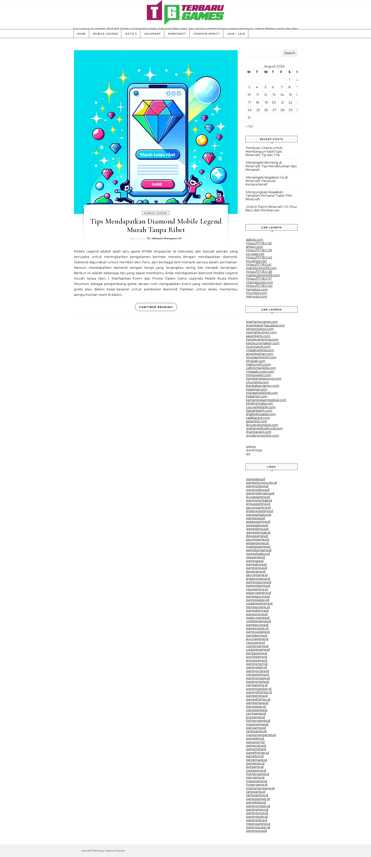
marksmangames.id (261, 735)
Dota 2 (131, 33)
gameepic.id (255, 763)
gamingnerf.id (257, 664)
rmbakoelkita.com (260, 350)
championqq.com (259, 282)
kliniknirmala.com (259, 403)
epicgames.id (256, 728)
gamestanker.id (258, 799)
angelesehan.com (259, 354)
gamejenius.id (256, 568)
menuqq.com (256, 296)
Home (81, 33)
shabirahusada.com (261, 414)
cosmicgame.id (257, 646)
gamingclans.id (257, 671)
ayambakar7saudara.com (265, 325)
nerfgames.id (256, 713)
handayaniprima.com (262, 339)
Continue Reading (156, 307)
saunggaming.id (258, 507)
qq (248, 454)
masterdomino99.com (263, 275)
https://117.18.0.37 (259, 279)
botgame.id (255, 767)
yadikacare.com (258, 418)
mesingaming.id (258, 824)
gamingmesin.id (258, 806)
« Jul (249, 126)
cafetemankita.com (261, 368)
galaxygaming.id (258, 593)
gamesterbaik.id (258, 532)
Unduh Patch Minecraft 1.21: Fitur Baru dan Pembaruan (271, 208)
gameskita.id (255, 479)
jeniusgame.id (256, 660)
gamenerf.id (255, 742)
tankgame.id (255, 792)
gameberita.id (256, 635)
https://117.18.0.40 (259, 286)
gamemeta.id (256, 749)
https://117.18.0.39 (259, 250)
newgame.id (255, 642)
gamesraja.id (255, 518)
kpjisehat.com (256, 389)
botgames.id (255, 717)
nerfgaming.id (257, 685)
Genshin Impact (206, 33)
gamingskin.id (256, 667)
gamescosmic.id (258, 607)
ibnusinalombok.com (262, 425)
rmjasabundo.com (260, 371)
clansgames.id (256, 710)
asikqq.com (254, 239)
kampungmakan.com (262, 343)
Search (289, 53)
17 (249, 102)
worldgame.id (256, 657)
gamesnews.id (257, 614)
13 (274, 95)
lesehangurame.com (262, 322)
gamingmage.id (258, 678)
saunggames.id (257, 539)
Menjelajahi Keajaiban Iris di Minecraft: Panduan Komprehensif (266, 181)
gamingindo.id (257, 817)
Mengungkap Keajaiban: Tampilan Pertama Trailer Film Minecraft (268, 195)
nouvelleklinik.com (260, 407)
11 (257, 95)
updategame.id (258, 649)
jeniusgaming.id (258, 504)
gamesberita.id (257, 610)
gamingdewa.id (258, 490)
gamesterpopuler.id (261, 483)
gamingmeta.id (257, 682)
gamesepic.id (256, 706)
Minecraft (177, 33)
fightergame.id (257, 774)
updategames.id (258, 621)
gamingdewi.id (257, 486)
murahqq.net (256, 261)
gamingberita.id (258, 585)
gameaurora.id (257, 625)
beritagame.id (256, 653)
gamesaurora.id (258, 596)
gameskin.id (255, 738)
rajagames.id (255, 557)
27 (274, 110)
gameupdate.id (258, 632)
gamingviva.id (256, 831)
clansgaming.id (257, 674)
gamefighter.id (257, 753)
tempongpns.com (260, 329)
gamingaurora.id (258, 582)
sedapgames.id (257, 543)
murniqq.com (256, 293)
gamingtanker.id (258, 689)
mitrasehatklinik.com (262, 393)
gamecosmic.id (257, 628)
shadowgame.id (258, 579)
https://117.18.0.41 (258, 264)
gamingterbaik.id (259, 500)
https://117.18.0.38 (259, 272)
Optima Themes (115, 850)
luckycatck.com (258, 347)
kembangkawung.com (263, 378)
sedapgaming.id (258, 522)
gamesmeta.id (257, 696)
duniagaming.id (258, 497)
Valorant (152, 33)
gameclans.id (256, 745)
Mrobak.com (255, 361)
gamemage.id (256, 760)
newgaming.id (257, 589)
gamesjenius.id (257, 529)
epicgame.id (255, 777)
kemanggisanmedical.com (266, 400)
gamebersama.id (258, 550)
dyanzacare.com (258, 432)
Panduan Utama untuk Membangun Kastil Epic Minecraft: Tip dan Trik (264, 151)
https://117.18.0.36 (259, 243)
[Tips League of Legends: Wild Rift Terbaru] (185, 13)
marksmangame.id (260, 788)
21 (282, 102)
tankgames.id (256, 731)
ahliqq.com (254, 247)
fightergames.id (258, 721)
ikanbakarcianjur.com (262, 386)
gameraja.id (255, 561)
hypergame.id (256, 784)
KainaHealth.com (259, 410)
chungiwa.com (257, 382)
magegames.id (257, 724)
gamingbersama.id (260, 493)
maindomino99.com (261, 268)
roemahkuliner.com (261, 332)
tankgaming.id (257, 795)
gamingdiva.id (256, 820)
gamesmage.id (257, 703)
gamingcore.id (257, 813)
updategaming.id (259, 603)
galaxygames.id (258, 618)
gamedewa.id (256, 564)
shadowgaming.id (259, 511)
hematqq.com (257, 289)
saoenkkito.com (258, 336)
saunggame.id (257, 575)
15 (290, 95)
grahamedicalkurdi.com (264, 428)
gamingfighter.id (259, 692)
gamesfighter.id (258, 699)
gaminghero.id (257, 809)
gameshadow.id (258, 554)
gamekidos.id (256, 802)
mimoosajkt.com (258, 375)
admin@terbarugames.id (166, 238)
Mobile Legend (105, 33)
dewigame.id (255, 571)
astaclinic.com (256, 421)
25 (258, 110)
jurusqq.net (255, 254)
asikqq (251, 447)
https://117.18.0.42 (259, 257)
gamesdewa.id (257, 525)
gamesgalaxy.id (257, 600)
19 (266, 102)
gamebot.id (255, 756)
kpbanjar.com (256, 396)
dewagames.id (257, 536)
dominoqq (254, 450)
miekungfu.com (258, 364)
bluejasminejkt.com (261, 357)
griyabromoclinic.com (262, 435)
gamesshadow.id (258, 515)
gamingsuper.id (258, 827)
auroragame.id (257, 639)
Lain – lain (236, 33)
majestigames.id (258, 546)
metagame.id (256, 770)
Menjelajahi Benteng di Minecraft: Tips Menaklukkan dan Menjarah (271, 166)
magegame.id (256, 781)
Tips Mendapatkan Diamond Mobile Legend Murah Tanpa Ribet (156, 225)
